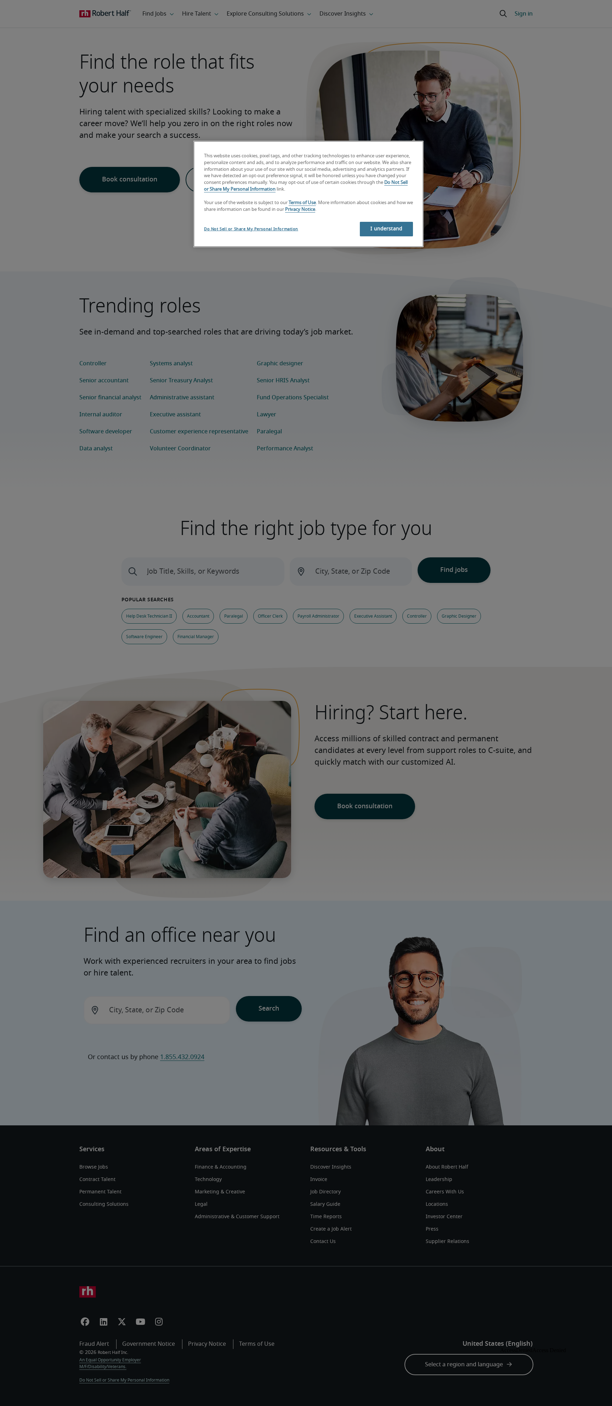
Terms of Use (302, 203)
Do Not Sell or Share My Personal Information (251, 229)
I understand (386, 228)
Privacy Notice (300, 209)
